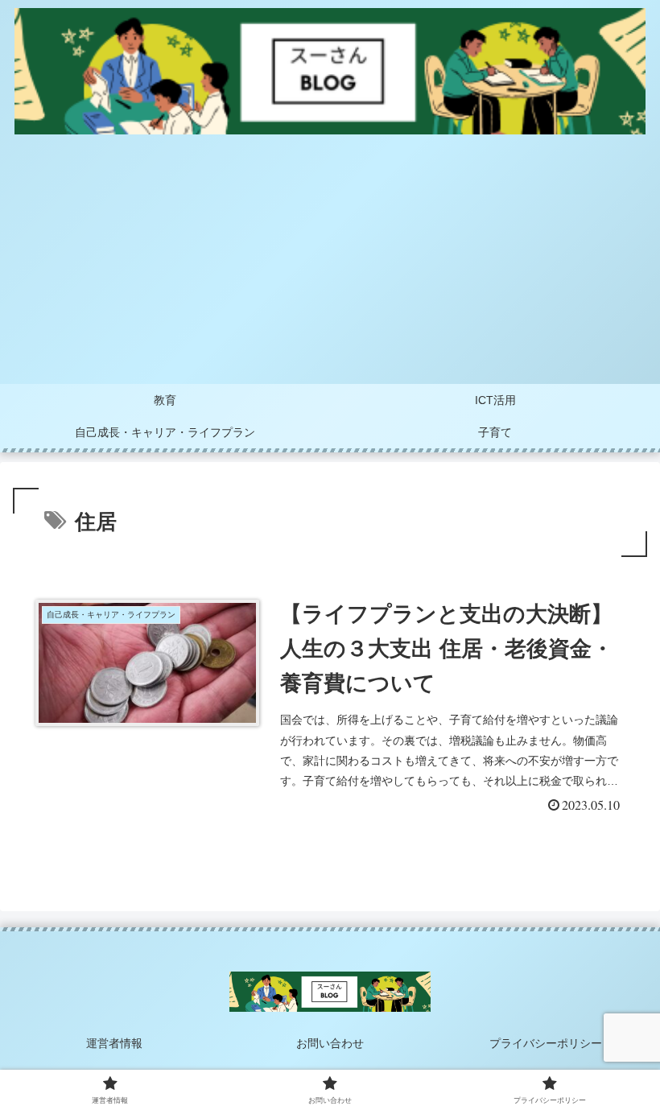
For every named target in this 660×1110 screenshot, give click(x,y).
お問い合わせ (330, 1043)
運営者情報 (114, 1043)
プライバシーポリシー (545, 1043)
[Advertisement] (330, 263)
